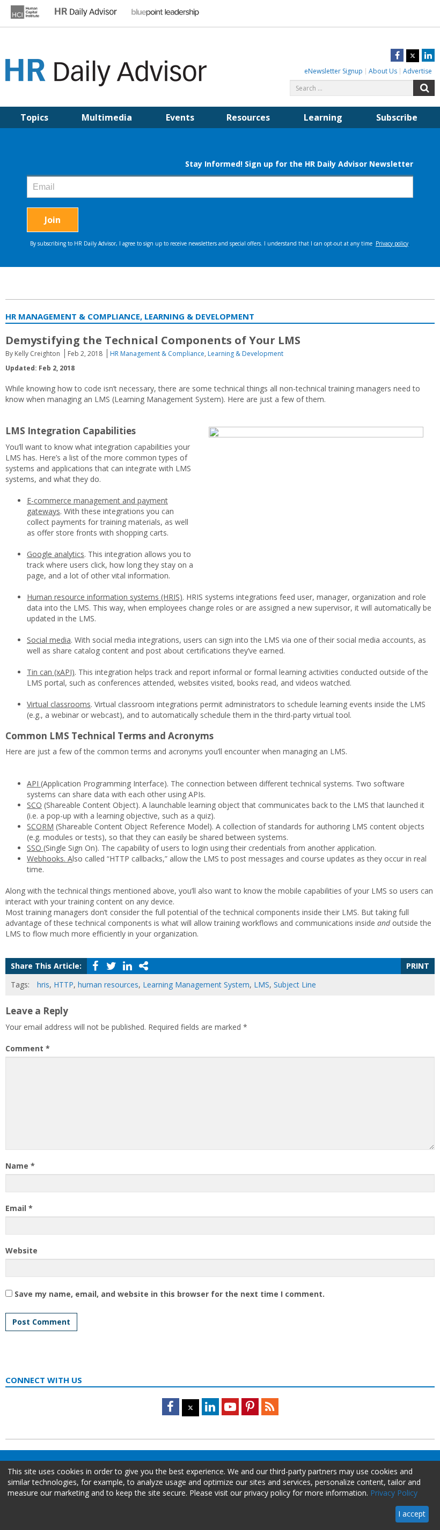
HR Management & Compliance (157, 353)
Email (19, 1208)
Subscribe (396, 117)
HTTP (64, 984)
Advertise (417, 71)
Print (417, 966)
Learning (323, 117)
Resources (248, 117)
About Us (383, 71)
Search (424, 88)
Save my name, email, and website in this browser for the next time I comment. (169, 1294)
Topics (34, 117)
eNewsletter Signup (333, 71)
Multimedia (107, 117)
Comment (27, 1048)
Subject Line (295, 984)
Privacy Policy (393, 1493)
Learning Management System (196, 984)
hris (43, 984)
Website (21, 1250)
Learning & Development (245, 353)
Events (180, 117)
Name (20, 1166)
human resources (108, 984)
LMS (261, 984)
